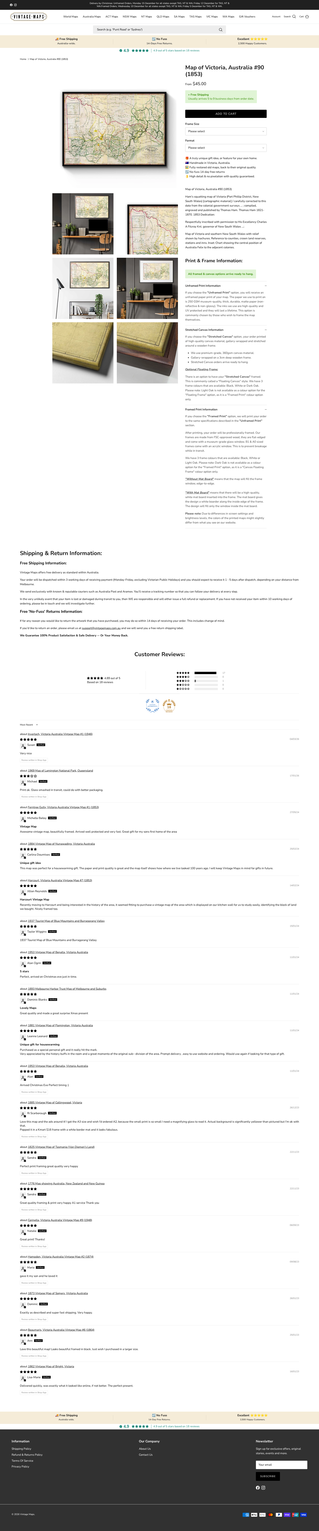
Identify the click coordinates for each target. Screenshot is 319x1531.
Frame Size (192, 124)
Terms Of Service (22, 1461)
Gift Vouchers (247, 16)
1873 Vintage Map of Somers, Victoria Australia (58, 1293)
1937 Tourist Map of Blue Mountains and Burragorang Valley (66, 921)
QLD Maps (163, 16)
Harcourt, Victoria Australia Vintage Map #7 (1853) (60, 880)
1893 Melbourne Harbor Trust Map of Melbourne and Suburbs (67, 989)
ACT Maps (112, 16)
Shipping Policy (21, 1449)
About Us (145, 1449)
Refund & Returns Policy (27, 1455)
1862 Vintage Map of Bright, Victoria (51, 1366)
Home (23, 59)
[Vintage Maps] (28, 16)
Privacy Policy (20, 1466)
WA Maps (228, 16)
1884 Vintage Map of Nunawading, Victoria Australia (61, 844)
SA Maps (179, 16)
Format (189, 141)
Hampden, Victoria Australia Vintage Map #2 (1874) (61, 1257)
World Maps (70, 16)
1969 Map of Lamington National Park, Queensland (60, 771)
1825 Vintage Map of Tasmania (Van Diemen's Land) (61, 1147)
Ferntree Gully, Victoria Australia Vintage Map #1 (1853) (63, 807)
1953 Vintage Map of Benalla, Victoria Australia (58, 952)
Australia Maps (92, 16)
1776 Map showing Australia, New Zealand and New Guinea (66, 1183)
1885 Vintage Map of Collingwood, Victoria (55, 1102)
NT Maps (146, 16)
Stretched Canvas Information (204, 330)
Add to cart (226, 114)
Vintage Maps (27, 1514)
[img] (103, 678)
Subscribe (268, 1476)
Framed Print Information (201, 409)
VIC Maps (212, 16)
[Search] (221, 29)
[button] (183, 673)
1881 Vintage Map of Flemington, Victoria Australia (60, 1025)
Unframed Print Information (203, 286)
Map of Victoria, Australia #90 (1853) (49, 59)
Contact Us (146, 1455)
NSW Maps (130, 16)
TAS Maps (195, 16)
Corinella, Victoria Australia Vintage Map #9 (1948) (60, 1220)
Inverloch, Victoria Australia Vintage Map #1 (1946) (60, 734)
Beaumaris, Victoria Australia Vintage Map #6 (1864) (61, 1330)
